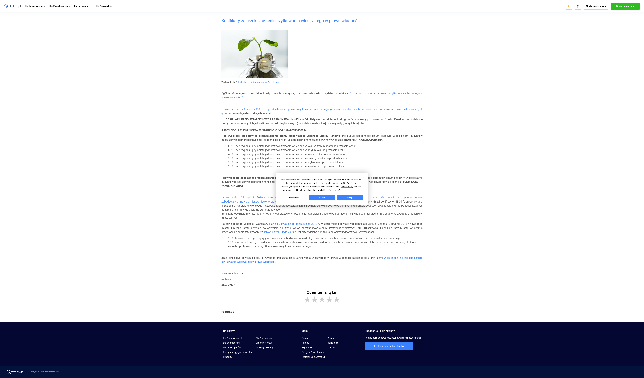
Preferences (294, 197)
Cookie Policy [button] (347, 186)
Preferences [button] (333, 190)
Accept (350, 197)
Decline (322, 197)
